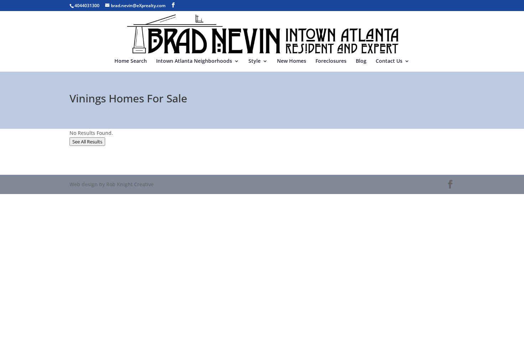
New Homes (291, 61)
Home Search (130, 61)
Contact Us (389, 61)
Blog (361, 61)
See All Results (87, 141)
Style (254, 61)
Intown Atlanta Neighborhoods (194, 61)
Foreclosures (330, 61)
